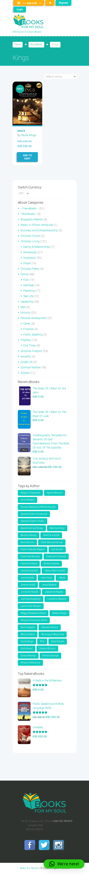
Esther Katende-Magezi (33, 549)
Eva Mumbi (57, 549)
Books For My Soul (30, 868)
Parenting (29, 290)
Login (20, 9)
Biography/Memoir (32, 219)
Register (63, 3)
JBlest (61, 577)
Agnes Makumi (54, 492)
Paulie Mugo (28, 135)
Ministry (26, 312)
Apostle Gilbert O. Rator (32, 521)
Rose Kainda (57, 641)
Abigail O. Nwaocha (30, 492)
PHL (42, 641)
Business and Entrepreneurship (39, 230)
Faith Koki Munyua (30, 556)
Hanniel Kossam (29, 570)
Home (18, 44)
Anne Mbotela (27, 500)
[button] (64, 864)
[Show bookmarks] (50, 3)
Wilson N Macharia (30, 662)
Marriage (28, 285)
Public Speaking (32, 334)
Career (27, 323)
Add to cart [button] (27, 157)
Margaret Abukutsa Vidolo (34, 620)
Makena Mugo (59, 613)
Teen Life (28, 296)
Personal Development (34, 318)
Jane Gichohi (27, 577)
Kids (26, 279)
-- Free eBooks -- (30, 208)
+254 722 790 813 (62, 821)
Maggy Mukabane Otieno (33, 613)
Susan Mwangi (28, 655)
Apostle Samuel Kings (32, 528)
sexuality (26, 356)
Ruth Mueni (27, 648)
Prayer (27, 263)
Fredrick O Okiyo (29, 563)
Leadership (27, 301)
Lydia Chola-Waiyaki (31, 606)
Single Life (27, 362)
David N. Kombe (51, 535)
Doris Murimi (27, 542)
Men (23, 307)
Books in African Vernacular (37, 225)
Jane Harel (46, 577)
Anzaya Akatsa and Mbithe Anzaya (38, 507)
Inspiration (29, 257)
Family (25, 274)
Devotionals (30, 252)
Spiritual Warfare (30, 367)
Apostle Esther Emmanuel (34, 514)
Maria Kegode (28, 627)
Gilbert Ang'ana (51, 563)
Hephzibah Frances (54, 570)
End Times (29, 345)
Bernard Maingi (29, 535)
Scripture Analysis (31, 351)
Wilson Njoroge (50, 655)
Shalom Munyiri (47, 648)
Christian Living (30, 241)
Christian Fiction (30, 236)
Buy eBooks (36, 44)
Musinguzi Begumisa (52, 634)
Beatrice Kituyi (57, 528)
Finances (28, 329)
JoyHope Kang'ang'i (31, 599)
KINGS (21, 130)
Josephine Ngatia (54, 592)
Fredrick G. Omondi (56, 556)
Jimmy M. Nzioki (29, 592)
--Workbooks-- (29, 214)
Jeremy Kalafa (28, 585)
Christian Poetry (30, 268)
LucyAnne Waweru (56, 599)
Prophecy (26, 340)
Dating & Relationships (36, 246)
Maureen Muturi (49, 627)
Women (25, 373)
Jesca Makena (49, 585)
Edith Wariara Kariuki (52, 542)
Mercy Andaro (28, 634)
